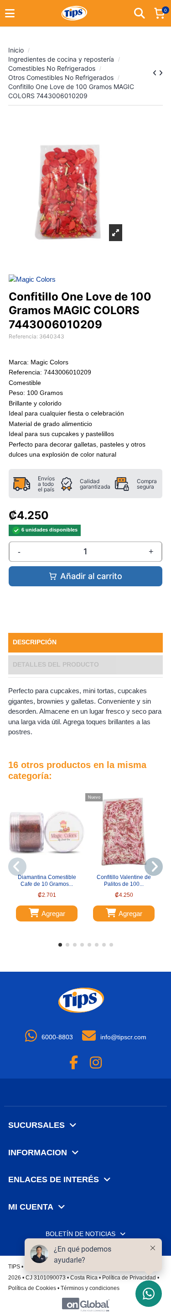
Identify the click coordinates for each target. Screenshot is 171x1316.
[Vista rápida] (52, 867)
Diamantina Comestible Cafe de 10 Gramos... (47, 880)
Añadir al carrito (91, 576)
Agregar (53, 913)
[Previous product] (156, 73)
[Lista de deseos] (41, 867)
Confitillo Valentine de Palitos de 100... (124, 880)
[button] (60, 945)
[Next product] (161, 73)
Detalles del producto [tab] (56, 664)
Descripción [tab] (35, 642)
